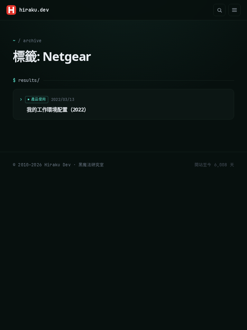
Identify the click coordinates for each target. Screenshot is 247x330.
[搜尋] (219, 10)
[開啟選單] (234, 10)
